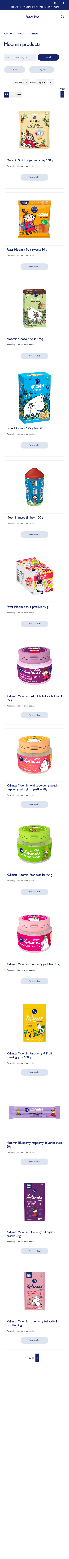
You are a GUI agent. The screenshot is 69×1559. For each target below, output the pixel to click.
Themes (35, 33)
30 (24, 82)
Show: (18, 82)
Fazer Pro (32, 17)
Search (48, 57)
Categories (41, 69)
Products (23, 33)
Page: (62, 89)
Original (40, 82)
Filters (14, 69)
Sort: (33, 82)
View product (34, 177)
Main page (9, 33)
